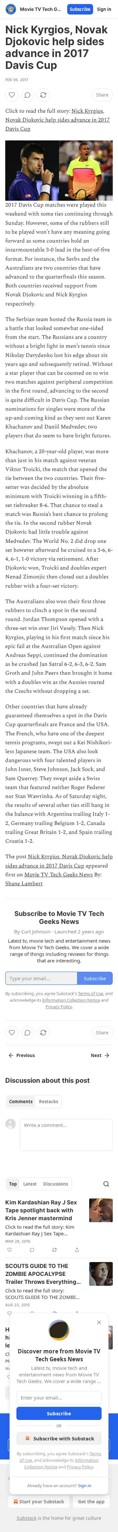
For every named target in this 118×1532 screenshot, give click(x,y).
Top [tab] (13, 1184)
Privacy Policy (80, 1467)
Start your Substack (41, 1501)
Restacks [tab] (48, 1102)
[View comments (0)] (27, 95)
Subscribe (80, 9)
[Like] (11, 95)
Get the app (91, 1501)
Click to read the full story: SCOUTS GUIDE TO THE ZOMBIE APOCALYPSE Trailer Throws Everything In (41, 1293)
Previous (25, 1055)
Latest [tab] (30, 1184)
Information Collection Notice (71, 1000)
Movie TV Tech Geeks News (58, 874)
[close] (99, 1322)
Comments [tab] (20, 1102)
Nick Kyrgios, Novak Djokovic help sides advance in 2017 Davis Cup (57, 120)
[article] (59, 1226)
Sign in (104, 9)
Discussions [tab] (55, 1184)
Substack (26, 1518)
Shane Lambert (24, 883)
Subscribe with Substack (63, 1438)
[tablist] (33, 1101)
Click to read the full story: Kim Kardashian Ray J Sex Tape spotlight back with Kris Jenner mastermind (39, 1230)
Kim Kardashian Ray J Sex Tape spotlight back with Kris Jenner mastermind (41, 1210)
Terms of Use (90, 993)
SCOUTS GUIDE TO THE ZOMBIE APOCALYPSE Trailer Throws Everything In (40, 1274)
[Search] (106, 1184)
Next (96, 1055)
